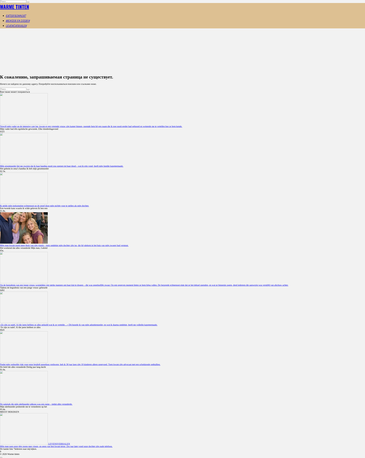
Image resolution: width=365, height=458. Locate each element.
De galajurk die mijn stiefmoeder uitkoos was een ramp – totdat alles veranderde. (36, 404)
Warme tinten (14, 6)
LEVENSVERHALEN (16, 26)
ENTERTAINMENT (16, 16)
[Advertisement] (182, 51)
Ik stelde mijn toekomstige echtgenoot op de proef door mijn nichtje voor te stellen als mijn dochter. (44, 206)
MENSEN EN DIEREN (18, 21)
